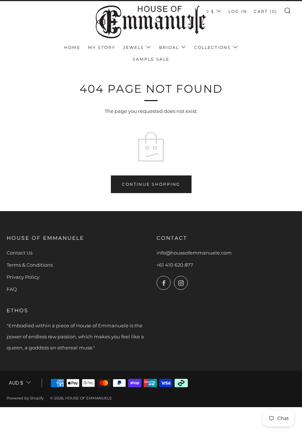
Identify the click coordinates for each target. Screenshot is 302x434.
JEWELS (133, 47)
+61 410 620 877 (175, 265)
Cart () (265, 11)
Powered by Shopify (25, 398)
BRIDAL (169, 47)
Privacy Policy (23, 277)
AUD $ (205, 11)
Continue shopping (151, 184)
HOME (72, 47)
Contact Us (19, 253)
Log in (237, 11)
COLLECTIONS (212, 47)
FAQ (12, 289)
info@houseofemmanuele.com (194, 253)
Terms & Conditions (30, 265)
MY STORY (101, 47)
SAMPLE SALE (151, 59)
